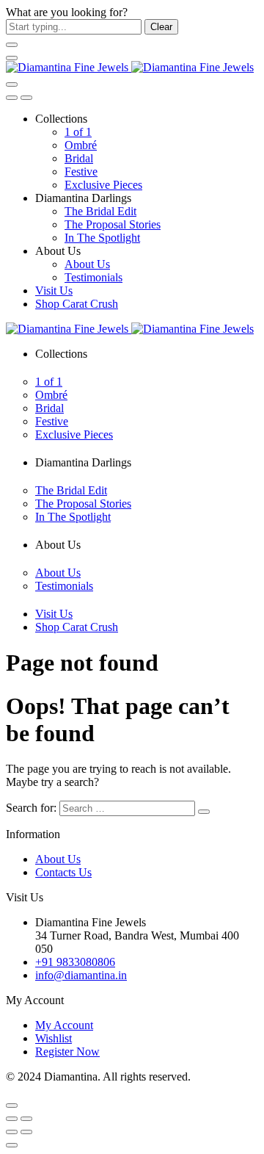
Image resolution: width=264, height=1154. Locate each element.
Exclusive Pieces (103, 184)
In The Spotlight (102, 237)
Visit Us (54, 290)
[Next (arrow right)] (26, 1132)
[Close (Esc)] (12, 1119)
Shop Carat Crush (76, 303)
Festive (81, 171)
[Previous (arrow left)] (12, 1132)
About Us (87, 264)
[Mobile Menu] (12, 58)
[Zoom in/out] (26, 1119)
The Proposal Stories (113, 224)
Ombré (81, 145)
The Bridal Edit (100, 211)
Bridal (79, 158)
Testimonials (93, 277)
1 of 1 (78, 132)
